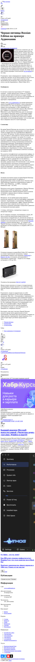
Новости (6, 620)
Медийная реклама (9, 647)
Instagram (17, 352)
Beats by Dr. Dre (5, 257)
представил (20, 441)
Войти (6, 612)
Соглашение (7, 639)
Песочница (7, 627)
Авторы (6, 625)
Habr (10, 660)
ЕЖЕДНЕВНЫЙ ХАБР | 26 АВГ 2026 (12, 421)
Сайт (2, 352)
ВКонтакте (12, 352)
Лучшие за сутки (5, 579)
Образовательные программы (12, 651)
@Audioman (4, 369)
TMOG (30, 441)
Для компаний (8, 635)
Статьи (6, 619)
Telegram (22, 352)
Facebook (6, 352)
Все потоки (6, 1)
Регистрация (7, 613)
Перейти (3, 417)
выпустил (21, 444)
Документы (7, 637)
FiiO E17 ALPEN (21, 282)
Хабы (5, 622)
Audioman (3, 28)
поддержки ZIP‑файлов (17, 440)
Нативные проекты (9, 649)
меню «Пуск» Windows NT (8, 441)
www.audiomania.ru (14, 102)
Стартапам (7, 652)
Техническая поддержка (18, 659)
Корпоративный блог (10, 646)
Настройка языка (5, 659)
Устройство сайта (9, 632)
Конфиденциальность (10, 640)
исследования (28, 71)
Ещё (6, 571)
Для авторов (7, 634)
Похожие (13, 579)
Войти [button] (2, 10)
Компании (7, 624)
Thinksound (27, 255)
